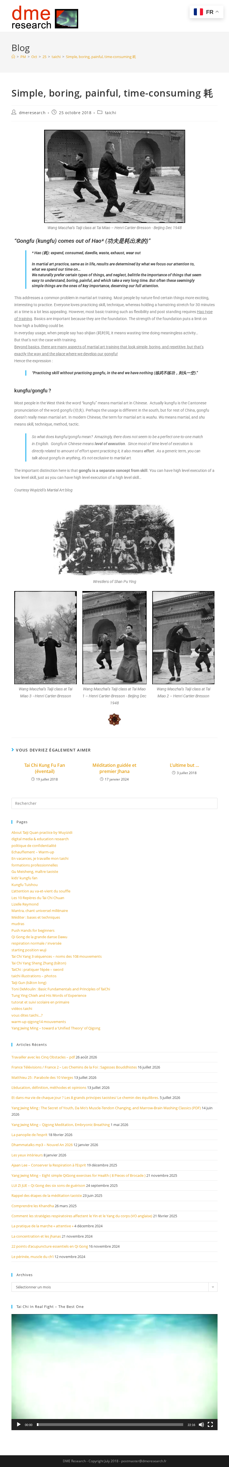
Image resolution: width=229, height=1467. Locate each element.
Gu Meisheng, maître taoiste (34, 871)
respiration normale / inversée (36, 943)
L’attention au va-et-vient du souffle (40, 891)
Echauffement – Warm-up (32, 851)
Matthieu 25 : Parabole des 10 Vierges (42, 1077)
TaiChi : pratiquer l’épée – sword (37, 969)
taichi (110, 112)
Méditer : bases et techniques (35, 917)
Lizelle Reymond (25, 904)
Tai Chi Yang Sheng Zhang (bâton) (38, 963)
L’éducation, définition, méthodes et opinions (48, 1087)
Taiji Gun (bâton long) (28, 982)
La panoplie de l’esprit (29, 1134)
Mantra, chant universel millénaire (39, 910)
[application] (114, 1372)
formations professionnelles (34, 865)
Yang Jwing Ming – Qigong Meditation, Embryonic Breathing (60, 1124)
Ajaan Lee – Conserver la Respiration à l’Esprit (48, 1165)
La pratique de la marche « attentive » (42, 1225)
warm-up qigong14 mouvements (38, 1021)
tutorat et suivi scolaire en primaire (40, 1002)
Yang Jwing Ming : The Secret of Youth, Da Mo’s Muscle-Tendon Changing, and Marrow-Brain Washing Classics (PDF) (106, 1107)
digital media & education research (40, 838)
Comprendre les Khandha (32, 1205)
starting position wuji (28, 949)
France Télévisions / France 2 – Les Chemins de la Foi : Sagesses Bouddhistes (74, 1067)
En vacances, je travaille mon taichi (39, 858)
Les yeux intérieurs (27, 1155)
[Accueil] (13, 56)
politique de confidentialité (33, 845)
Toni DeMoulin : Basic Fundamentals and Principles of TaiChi (60, 988)
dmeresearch (32, 112)
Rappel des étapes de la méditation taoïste (46, 1195)
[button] (114, 1372)
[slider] (110, 1424)
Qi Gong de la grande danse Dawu (39, 936)
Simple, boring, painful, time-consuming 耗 (101, 56)
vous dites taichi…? (27, 1015)
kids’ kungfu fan (24, 877)
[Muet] (201, 1424)
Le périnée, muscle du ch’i (32, 1256)
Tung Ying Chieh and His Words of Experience (48, 995)
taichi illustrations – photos (33, 975)
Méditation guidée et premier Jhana (114, 768)
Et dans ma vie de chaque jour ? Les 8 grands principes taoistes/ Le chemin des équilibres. (85, 1097)
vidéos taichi (21, 1008)
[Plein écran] (210, 1424)
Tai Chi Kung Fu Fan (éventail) (44, 768)
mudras (17, 923)
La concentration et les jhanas (36, 1236)
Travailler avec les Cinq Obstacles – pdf (43, 1057)
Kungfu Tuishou (24, 884)
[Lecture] (19, 1424)
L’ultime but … (184, 765)
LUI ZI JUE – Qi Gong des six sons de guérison (48, 1185)
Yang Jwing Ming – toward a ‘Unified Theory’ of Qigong (55, 1028)
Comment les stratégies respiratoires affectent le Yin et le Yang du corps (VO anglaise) (81, 1215)
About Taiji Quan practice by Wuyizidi (41, 832)
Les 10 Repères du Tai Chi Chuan (37, 897)
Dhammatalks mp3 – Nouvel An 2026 (42, 1144)
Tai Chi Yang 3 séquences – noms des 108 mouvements (56, 956)
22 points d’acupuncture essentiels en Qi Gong (49, 1246)
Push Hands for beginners (32, 930)
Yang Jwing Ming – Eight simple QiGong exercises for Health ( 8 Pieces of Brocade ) (78, 1175)
